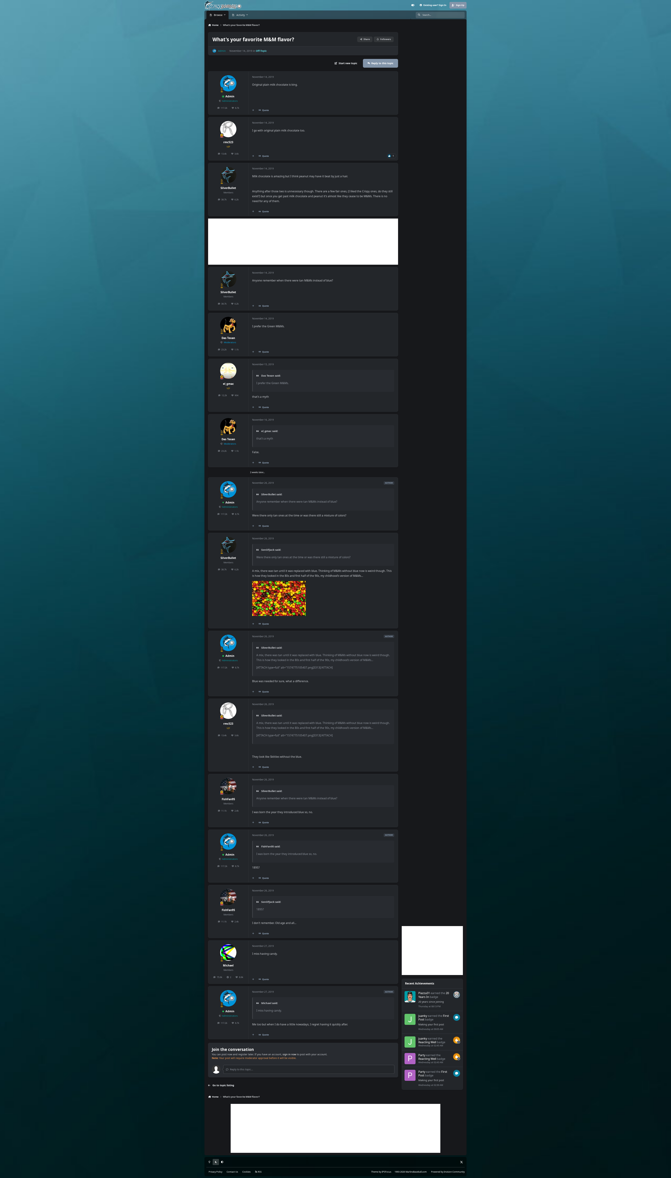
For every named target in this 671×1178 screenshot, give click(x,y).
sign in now (289, 1054)
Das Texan (228, 338)
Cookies (246, 1171)
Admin (229, 96)
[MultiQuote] (253, 110)
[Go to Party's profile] (410, 1058)
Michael (228, 965)
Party (421, 1055)
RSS (259, 1171)
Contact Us (232, 1171)
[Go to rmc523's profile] (228, 129)
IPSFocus (386, 1171)
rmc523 (228, 142)
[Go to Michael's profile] (228, 952)
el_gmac (228, 384)
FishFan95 (228, 799)
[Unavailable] (279, 583)
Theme (374, 1171)
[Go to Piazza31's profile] (410, 996)
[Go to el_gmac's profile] (228, 371)
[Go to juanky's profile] (410, 1019)
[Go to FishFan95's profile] (228, 786)
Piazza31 (424, 993)
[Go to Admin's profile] (214, 51)
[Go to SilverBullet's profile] (228, 175)
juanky (422, 1016)
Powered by (448, 1171)
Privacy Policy (215, 1171)
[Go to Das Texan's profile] (228, 325)
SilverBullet (228, 188)
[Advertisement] (303, 242)
